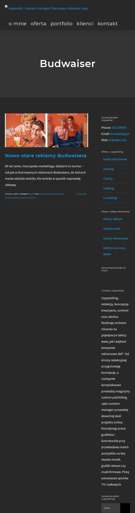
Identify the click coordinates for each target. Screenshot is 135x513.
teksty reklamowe (115, 238)
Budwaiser (43, 194)
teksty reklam (112, 219)
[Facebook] (107, 278)
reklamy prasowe (28, 197)
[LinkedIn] (102, 278)
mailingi (108, 188)
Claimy (108, 178)
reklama (52, 194)
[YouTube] (111, 278)
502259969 (119, 127)
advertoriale (111, 228)
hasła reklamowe (115, 159)
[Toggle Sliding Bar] (124, 23)
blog (30, 194)
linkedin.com (118, 140)
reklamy (16, 197)
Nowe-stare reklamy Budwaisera (46, 155)
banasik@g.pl (119, 134)
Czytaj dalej (81, 194)
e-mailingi (110, 198)
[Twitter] (116, 278)
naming (108, 169)
